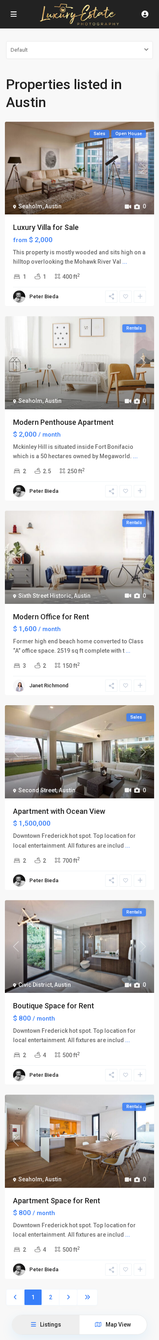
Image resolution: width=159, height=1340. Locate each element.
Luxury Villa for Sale (46, 227)
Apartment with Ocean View (59, 811)
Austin (53, 206)
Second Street (37, 790)
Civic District (35, 985)
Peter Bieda (43, 296)
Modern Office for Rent (51, 616)
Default (19, 50)
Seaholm (30, 206)
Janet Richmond (48, 685)
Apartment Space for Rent (56, 1200)
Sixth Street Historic (44, 595)
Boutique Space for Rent (53, 1005)
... (124, 261)
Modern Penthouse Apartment (63, 422)
